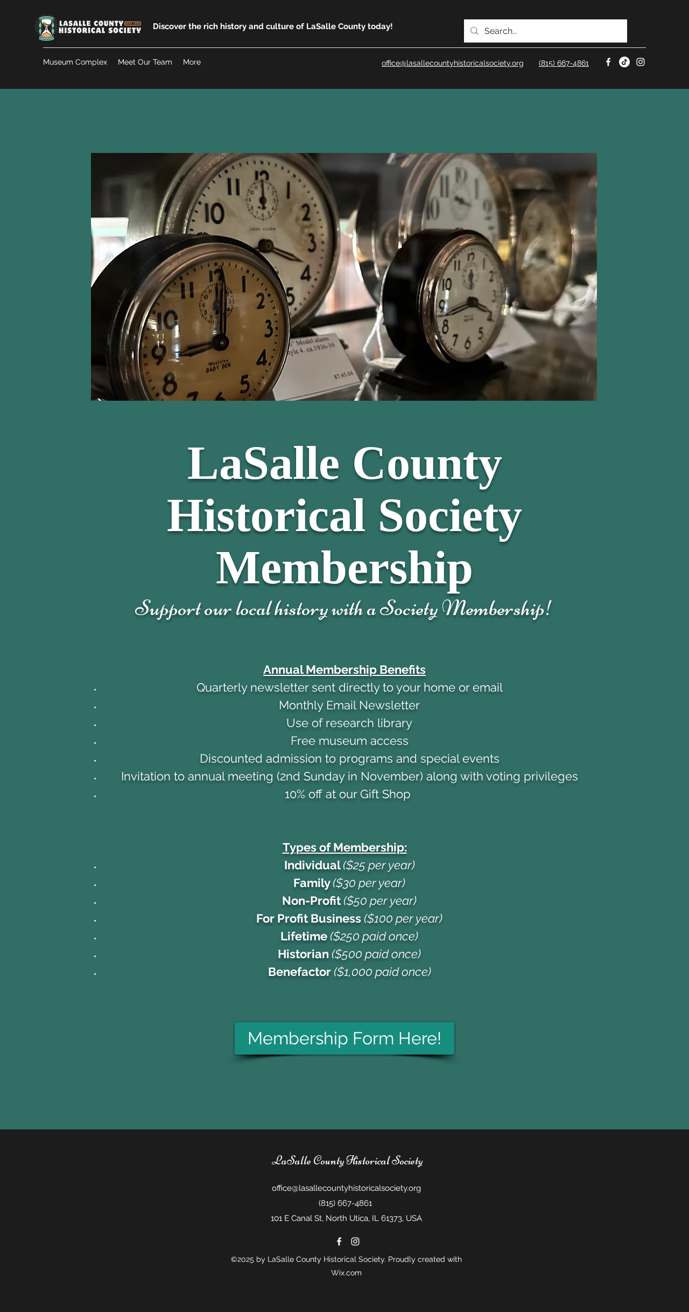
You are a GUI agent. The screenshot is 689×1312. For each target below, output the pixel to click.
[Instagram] (640, 62)
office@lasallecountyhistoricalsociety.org (346, 1188)
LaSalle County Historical (331, 1161)
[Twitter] (624, 62)
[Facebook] (608, 62)
